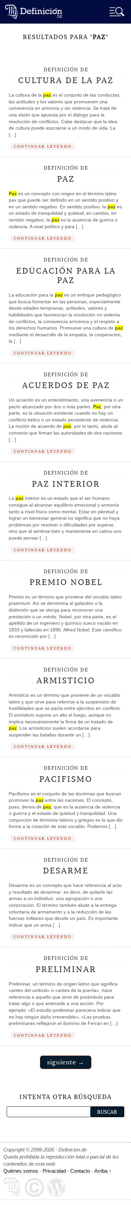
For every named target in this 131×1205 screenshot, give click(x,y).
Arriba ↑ (103, 1171)
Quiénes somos (20, 1171)
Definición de (66, 76)
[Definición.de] (33, 11)
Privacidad (54, 1171)
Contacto (80, 1171)
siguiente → (65, 1062)
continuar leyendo (43, 146)
